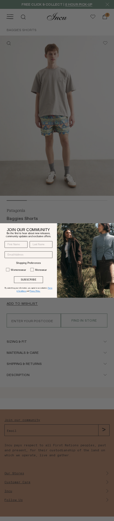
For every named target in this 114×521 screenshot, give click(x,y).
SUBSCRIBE (28, 279)
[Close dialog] (111, 226)
